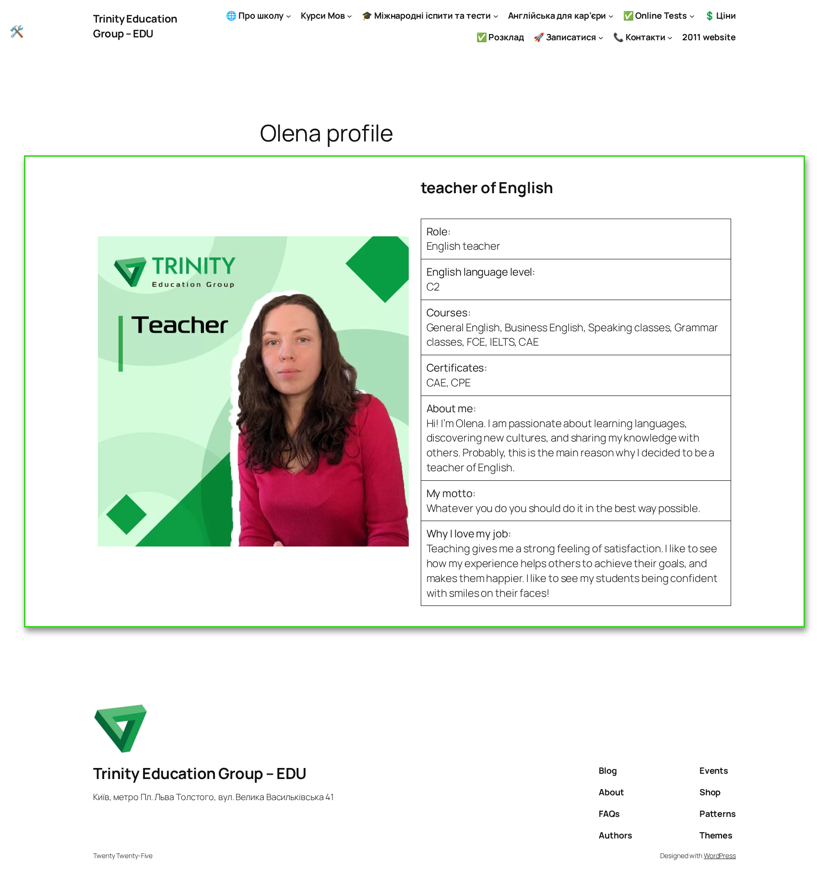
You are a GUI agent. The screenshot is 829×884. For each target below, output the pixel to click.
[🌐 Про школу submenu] (288, 15)
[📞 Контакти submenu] (670, 37)
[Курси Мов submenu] (349, 15)
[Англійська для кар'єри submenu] (611, 15)
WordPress (720, 855)
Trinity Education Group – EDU (135, 26)
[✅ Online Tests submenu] (692, 15)
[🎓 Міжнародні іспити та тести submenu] (495, 15)
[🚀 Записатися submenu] (601, 37)
